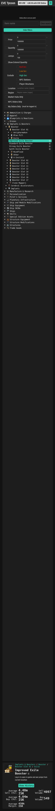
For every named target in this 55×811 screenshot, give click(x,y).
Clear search (45, 23)
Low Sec (22, 71)
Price (10, 39)
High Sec (23, 75)
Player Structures (26, 84)
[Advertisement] (27, 12)
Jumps (11, 56)
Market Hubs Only (15, 97)
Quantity (11, 48)
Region (11, 92)
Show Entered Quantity (17, 62)
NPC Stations (25, 79)
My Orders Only (14, 106)
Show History (26, 785)
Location (11, 88)
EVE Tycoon (8, 3)
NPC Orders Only (15, 102)
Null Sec (22, 67)
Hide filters (27, 30)
